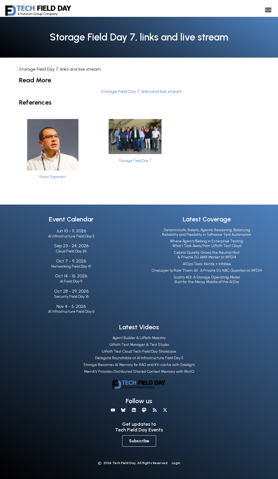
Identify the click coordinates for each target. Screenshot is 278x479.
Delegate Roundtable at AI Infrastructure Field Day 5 (139, 358)
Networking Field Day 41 (71, 266)
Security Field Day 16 (71, 296)
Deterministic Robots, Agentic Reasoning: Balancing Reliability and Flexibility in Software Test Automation (206, 232)
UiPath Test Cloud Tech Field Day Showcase (139, 351)
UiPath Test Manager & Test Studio (139, 344)
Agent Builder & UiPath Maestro (139, 338)
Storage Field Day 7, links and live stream (141, 91)
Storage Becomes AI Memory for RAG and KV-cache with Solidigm (139, 364)
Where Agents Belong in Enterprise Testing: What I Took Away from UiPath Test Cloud (207, 243)
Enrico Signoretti (52, 177)
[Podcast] (154, 410)
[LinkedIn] (134, 410)
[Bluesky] (123, 410)
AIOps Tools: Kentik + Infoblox (207, 264)
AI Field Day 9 (71, 281)
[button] (268, 9)
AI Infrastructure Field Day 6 (71, 311)
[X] (165, 410)
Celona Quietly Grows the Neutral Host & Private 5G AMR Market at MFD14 (207, 254)
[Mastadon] (144, 410)
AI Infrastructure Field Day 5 (71, 236)
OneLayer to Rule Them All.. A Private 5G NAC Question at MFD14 (206, 270)
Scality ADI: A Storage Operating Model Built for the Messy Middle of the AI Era (206, 279)
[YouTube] (113, 410)
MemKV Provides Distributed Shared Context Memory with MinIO (139, 371)
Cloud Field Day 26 (71, 251)
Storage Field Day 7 (135, 161)
